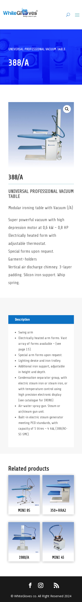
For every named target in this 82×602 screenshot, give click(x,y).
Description (22, 319)
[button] (67, 109)
